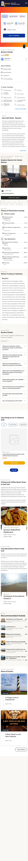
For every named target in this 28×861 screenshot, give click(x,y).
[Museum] (14, 583)
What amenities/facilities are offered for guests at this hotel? (12, 364)
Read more (23, 150)
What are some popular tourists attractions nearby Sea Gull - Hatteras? (12, 356)
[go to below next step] (24, 46)
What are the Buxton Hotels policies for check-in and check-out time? (12, 347)
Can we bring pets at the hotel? (12, 401)
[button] (25, 508)
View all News (21, 749)
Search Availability (14, 35)
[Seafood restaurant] (14, 517)
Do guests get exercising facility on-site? (12, 394)
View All (14, 470)
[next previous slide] (3, 173)
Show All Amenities (20, 109)
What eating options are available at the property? (12, 380)
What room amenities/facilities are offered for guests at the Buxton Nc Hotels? (13, 372)
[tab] (14, 348)
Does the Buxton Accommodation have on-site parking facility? (13, 387)
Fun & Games (12, 424)
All (4, 424)
